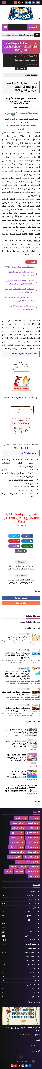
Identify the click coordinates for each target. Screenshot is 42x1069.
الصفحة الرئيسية (30, 60)
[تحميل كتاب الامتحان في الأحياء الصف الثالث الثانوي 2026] (36, 692)
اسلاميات (33, 818)
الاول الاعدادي (16, 823)
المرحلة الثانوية (14, 856)
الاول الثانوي (32, 827)
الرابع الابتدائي (18, 60)
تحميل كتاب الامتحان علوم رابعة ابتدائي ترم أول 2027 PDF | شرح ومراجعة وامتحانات (20, 282)
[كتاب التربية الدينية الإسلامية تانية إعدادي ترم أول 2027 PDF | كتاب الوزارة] (32, 788)
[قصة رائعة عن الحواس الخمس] (36, 637)
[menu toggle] (38, 2)
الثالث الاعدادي (31, 832)
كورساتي (10, 1061)
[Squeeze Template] (33, 1061)
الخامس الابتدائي (15, 842)
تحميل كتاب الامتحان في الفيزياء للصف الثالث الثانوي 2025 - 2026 (17, 709)
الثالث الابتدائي (17, 827)
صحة (12, 866)
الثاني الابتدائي (31, 837)
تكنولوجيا (33, 866)
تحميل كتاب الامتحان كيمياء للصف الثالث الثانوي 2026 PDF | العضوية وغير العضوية (17, 655)
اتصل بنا (34, 1051)
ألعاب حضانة (32, 852)
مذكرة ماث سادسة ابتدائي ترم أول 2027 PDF (19, 267)
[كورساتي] (21, 13)
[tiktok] (22, 2)
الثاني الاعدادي (15, 837)
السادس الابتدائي (15, 847)
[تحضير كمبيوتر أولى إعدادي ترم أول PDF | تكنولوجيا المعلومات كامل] (32, 743)
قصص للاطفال (31, 871)
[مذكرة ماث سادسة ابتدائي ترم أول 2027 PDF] (32, 732)
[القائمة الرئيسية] (5, 27)
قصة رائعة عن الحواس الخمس (19, 637)
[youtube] (26, 2)
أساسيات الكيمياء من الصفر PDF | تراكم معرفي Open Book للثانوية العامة (21, 307)
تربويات (18, 861)
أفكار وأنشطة (19, 818)
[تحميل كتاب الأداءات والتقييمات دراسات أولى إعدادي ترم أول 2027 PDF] (32, 774)
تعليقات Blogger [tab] (21, 603)
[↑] (21, 1057)
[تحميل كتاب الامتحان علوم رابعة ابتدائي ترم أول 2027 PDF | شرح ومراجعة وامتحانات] (32, 757)
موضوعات (33, 876)
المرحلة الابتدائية (30, 64)
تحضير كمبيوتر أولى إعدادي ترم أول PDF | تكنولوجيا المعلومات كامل (21, 274)
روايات (22, 866)
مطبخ (7, 871)
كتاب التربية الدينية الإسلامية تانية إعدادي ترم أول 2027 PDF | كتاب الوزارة (19, 299)
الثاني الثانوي (31, 842)
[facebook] (33, 2)
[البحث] (4, 2)
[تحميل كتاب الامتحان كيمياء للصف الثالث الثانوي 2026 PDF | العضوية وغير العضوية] (36, 652)
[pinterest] (19, 2)
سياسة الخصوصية (31, 1046)
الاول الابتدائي (31, 823)
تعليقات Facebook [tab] (21, 598)
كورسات (18, 871)
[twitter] (29, 2)
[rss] (15, 2)
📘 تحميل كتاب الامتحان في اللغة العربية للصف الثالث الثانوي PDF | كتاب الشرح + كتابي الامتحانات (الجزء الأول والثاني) (16, 675)
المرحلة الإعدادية (30, 856)
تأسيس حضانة (31, 861)
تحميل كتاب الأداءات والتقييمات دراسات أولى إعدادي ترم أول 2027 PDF (19, 291)
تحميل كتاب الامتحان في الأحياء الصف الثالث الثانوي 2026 (16, 693)
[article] (21, 565)
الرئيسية (32, 27)
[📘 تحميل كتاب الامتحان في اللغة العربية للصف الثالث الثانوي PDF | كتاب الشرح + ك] (36, 671)
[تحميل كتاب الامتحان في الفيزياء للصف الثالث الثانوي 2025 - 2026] (36, 708)
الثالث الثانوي (16, 832)
